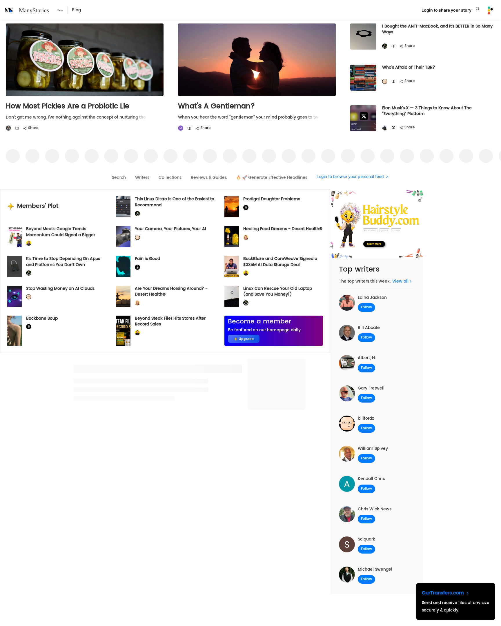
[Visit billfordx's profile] (384, 81)
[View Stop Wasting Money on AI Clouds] (14, 296)
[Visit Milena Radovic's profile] (180, 128)
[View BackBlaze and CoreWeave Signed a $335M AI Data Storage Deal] (231, 266)
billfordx (366, 418)
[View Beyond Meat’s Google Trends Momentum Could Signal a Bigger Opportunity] (14, 236)
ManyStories (34, 10)
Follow (366, 307)
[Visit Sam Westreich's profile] (8, 128)
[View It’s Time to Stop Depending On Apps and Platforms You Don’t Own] (14, 266)
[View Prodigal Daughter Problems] (231, 206)
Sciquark (366, 539)
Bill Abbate (369, 327)
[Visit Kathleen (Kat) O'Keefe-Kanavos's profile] (245, 237)
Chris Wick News (374, 509)
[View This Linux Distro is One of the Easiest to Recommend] (123, 206)
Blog (76, 10)
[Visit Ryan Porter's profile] (384, 128)
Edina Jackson (372, 297)
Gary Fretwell (371, 388)
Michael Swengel (375, 569)
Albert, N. (367, 357)
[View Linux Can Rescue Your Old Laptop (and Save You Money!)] (231, 296)
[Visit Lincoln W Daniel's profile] (28, 243)
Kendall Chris (371, 478)
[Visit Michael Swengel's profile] (384, 46)
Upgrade (246, 338)
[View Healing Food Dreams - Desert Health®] (231, 236)
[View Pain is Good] (123, 266)
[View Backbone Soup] (14, 331)
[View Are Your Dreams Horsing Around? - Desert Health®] (123, 296)
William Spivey (373, 448)
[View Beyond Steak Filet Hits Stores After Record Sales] (123, 331)
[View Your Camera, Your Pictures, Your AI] (123, 236)
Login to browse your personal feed (350, 176)
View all (400, 281)
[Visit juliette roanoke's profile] (245, 208)
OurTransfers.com (443, 593)
